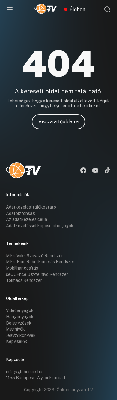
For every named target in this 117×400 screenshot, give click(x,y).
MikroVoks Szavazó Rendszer (34, 255)
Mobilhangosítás (22, 268)
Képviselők (16, 341)
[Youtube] (95, 171)
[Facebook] (83, 171)
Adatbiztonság (20, 213)
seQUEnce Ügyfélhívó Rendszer (37, 274)
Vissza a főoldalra (58, 121)
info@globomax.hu (24, 371)
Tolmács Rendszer (24, 280)
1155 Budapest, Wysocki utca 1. (36, 377)
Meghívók (15, 329)
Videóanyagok (20, 310)
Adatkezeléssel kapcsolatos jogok (40, 225)
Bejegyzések (19, 323)
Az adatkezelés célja (26, 219)
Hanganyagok (20, 316)
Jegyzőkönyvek (21, 335)
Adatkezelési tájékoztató (31, 207)
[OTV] (45, 9)
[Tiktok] (107, 171)
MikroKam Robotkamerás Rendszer (40, 261)
